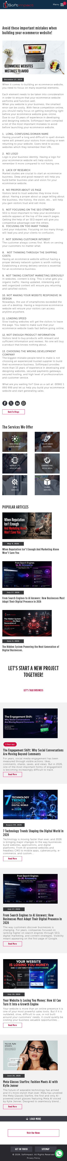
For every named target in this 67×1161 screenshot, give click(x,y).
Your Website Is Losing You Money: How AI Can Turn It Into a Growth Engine (32, 1002)
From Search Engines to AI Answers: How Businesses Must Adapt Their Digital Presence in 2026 (33, 599)
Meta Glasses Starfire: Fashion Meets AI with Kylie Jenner (30, 1083)
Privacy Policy (33, 1158)
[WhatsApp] (23, 403)
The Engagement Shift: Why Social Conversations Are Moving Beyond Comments (33, 752)
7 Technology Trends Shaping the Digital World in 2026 (33, 833)
